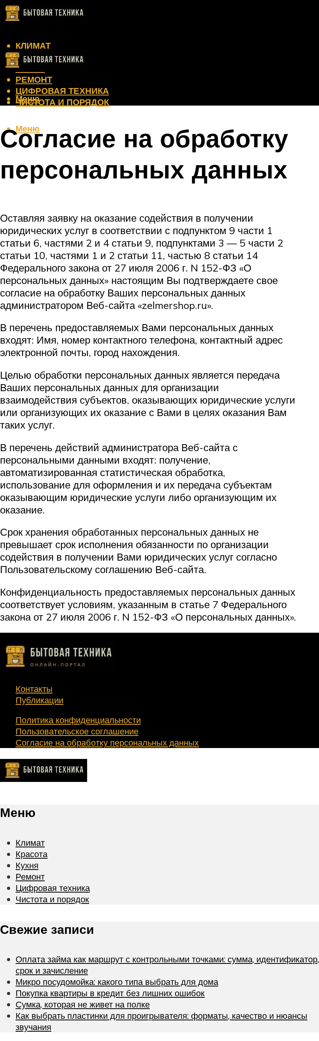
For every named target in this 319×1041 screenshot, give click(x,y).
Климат (33, 45)
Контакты (34, 688)
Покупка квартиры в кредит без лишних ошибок (110, 993)
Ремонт (34, 79)
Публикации (39, 700)
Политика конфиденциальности (78, 719)
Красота (31, 853)
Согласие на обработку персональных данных (107, 742)
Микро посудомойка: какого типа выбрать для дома (117, 981)
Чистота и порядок (62, 102)
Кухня (27, 865)
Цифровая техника (62, 90)
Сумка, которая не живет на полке (83, 1004)
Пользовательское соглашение (77, 731)
